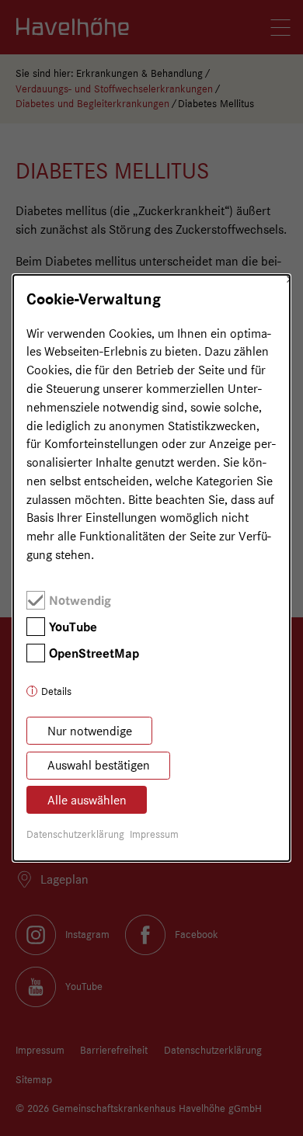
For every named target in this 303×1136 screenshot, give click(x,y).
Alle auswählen (87, 800)
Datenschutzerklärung (75, 834)
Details (56, 691)
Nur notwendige (89, 731)
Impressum (154, 834)
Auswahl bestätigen (98, 765)
